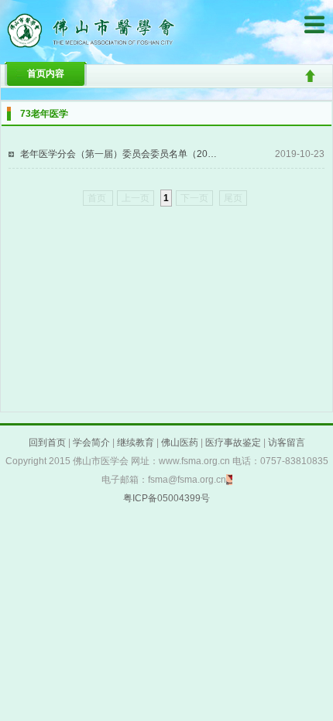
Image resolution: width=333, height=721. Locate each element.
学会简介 (91, 442)
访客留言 (286, 442)
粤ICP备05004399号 (166, 498)
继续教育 (135, 442)
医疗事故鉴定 (233, 442)
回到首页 (47, 442)
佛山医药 (179, 442)
